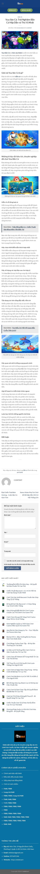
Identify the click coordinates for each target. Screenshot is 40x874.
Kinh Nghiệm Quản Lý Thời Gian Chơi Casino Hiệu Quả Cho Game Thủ (20, 625)
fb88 (5, 824)
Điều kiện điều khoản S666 (13, 777)
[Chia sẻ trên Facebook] (14, 463)
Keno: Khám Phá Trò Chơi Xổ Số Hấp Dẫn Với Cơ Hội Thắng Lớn (29, 494)
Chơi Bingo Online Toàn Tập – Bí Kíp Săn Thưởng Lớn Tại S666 (21, 644)
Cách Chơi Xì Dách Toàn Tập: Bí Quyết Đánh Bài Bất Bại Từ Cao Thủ (22, 690)
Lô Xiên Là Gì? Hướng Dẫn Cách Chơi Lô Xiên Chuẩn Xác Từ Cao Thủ (21, 651)
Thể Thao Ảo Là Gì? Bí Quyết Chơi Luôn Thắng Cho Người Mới (21, 664)
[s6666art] (20, 3)
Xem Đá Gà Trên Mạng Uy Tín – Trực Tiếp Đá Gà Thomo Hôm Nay (22, 631)
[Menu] (3, 3)
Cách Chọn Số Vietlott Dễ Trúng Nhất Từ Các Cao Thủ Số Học (22, 657)
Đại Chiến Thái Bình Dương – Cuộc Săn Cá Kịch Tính (9, 494)
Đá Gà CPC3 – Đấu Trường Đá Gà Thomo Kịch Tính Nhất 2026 (21, 638)
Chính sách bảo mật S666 (13, 773)
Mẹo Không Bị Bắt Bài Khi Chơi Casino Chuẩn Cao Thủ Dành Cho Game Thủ (20, 611)
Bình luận (7, 515)
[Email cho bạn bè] (22, 463)
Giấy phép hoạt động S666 (13, 780)
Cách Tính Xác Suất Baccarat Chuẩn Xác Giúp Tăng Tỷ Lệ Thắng (22, 598)
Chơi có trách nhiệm (11, 784)
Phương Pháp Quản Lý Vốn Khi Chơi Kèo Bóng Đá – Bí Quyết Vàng (21, 710)
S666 (4, 745)
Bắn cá (20, 17)
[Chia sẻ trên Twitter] (18, 463)
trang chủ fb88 (9, 792)
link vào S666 (17, 53)
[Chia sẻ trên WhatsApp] (10, 463)
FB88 (5, 796)
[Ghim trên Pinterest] (25, 463)
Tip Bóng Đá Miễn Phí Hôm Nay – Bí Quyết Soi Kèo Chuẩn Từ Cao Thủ (22, 585)
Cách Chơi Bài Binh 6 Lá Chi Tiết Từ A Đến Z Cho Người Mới (22, 677)
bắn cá (17, 76)
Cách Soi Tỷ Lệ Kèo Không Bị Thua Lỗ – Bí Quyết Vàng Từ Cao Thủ (21, 697)
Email (6, 542)
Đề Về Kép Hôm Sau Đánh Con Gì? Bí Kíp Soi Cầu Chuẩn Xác (22, 684)
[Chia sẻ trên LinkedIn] (29, 463)
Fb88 (5, 789)
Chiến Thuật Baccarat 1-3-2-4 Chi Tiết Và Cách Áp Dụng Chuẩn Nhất (21, 592)
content (29, 28)
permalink (20, 472)
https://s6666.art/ (17, 860)
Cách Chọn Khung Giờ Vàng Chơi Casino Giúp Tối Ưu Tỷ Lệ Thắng (21, 618)
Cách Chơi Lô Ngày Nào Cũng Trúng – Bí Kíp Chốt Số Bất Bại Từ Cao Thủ (22, 671)
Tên (5, 532)
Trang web (7, 551)
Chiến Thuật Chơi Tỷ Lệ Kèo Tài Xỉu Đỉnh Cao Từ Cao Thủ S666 (21, 704)
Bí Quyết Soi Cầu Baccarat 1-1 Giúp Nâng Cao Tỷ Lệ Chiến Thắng (21, 605)
